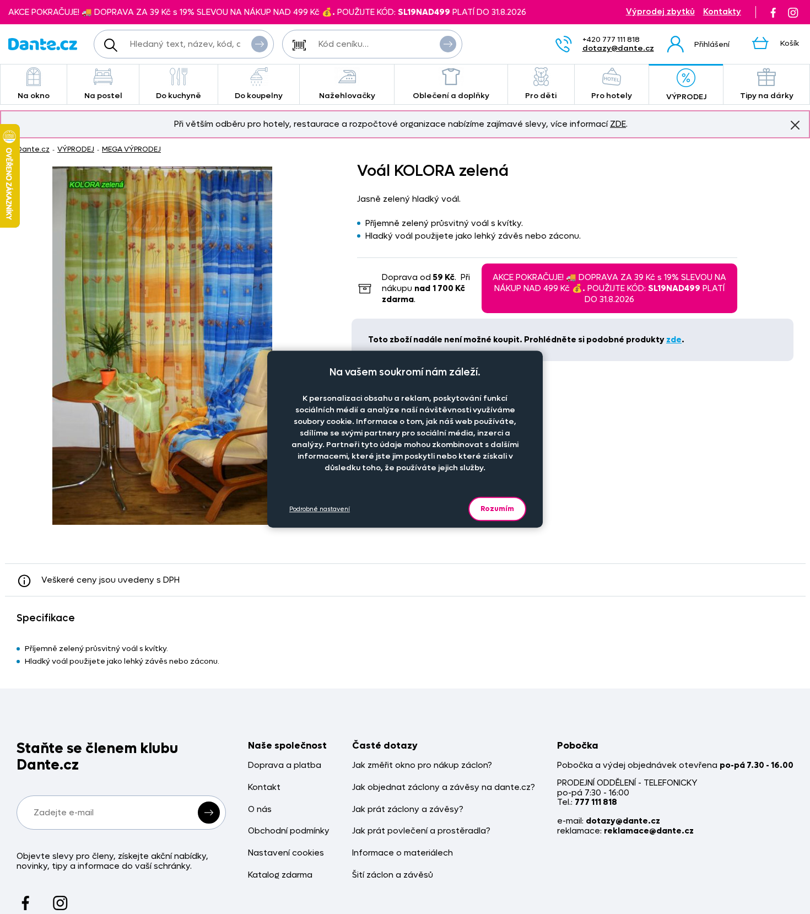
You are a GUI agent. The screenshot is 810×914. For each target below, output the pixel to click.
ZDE (618, 124)
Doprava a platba (284, 765)
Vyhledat (259, 44)
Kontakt (264, 787)
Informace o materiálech (402, 853)
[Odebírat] (209, 813)
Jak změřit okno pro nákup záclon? (422, 765)
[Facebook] (773, 12)
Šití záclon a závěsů (392, 875)
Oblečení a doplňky (451, 95)
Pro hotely (611, 95)
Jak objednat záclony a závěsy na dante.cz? (443, 787)
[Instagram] (793, 12)
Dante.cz (33, 149)
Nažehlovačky (347, 95)
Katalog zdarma (280, 875)
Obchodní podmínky (289, 831)
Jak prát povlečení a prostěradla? (421, 831)
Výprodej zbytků (660, 12)
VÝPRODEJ (686, 97)
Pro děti (541, 95)
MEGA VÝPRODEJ (131, 149)
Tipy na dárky (766, 95)
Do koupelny (259, 95)
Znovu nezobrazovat (795, 125)
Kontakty (722, 12)
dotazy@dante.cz (618, 48)
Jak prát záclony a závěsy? (407, 809)
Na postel (103, 95)
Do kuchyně (178, 95)
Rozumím (497, 508)
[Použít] (448, 44)
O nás (260, 809)
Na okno (34, 95)
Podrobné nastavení (319, 509)
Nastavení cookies (286, 853)
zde (674, 339)
